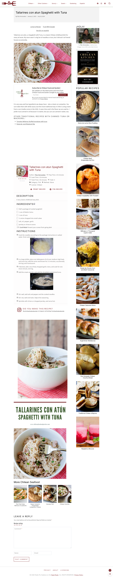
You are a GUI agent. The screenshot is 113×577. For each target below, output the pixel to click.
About (55, 570)
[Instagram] (101, 3)
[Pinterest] (105, 3)
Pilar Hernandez (21, 16)
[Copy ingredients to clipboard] (34, 204)
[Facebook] (97, 3)
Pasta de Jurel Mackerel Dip (26, 124)
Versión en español (42, 30)
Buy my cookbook (87, 81)
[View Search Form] (109, 3)
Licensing (64, 570)
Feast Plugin (54, 575)
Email (36, 553)
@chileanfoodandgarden (31, 311)
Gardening (73, 3)
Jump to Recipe (35, 27)
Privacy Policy (78, 575)
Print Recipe (39, 189)
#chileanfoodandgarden (58, 311)
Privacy (47, 570)
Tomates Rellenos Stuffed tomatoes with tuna (32, 121)
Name (16, 553)
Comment (18, 529)
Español (82, 3)
